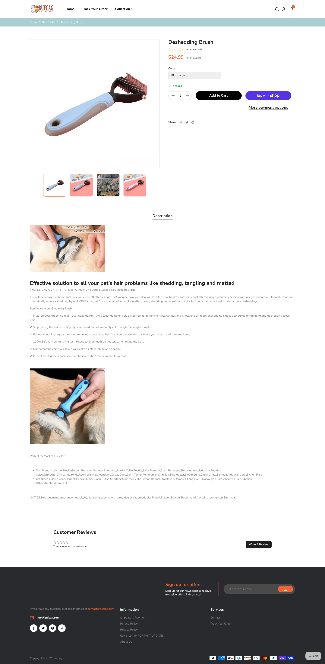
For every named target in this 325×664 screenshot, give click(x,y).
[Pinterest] (52, 628)
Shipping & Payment (133, 617)
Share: (172, 122)
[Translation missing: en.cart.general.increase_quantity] (187, 96)
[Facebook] (33, 628)
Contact (215, 617)
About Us (126, 642)
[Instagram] (62, 628)
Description (163, 215)
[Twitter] (43, 628)
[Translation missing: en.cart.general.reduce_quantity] (173, 96)
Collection (122, 9)
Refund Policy (129, 623)
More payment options (268, 107)
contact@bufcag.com (101, 609)
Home (70, 9)
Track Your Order (95, 9)
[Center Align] (285, 589)
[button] (277, 9)
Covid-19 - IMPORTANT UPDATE (141, 636)
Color (171, 68)
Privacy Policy (129, 629)
